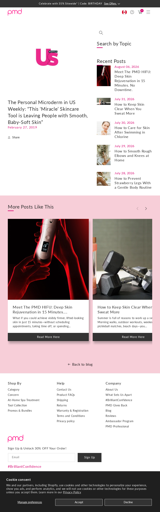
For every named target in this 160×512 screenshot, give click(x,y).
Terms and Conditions (71, 415)
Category (14, 389)
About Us (112, 389)
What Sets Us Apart (119, 394)
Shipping (62, 400)
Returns (62, 405)
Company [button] (113, 383)
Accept (79, 502)
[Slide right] (146, 208)
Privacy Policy (72, 492)
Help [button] (61, 383)
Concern (13, 394)
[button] (148, 12)
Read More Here (51, 338)
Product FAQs (66, 394)
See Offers (110, 3)
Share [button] (16, 137)
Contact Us (64, 389)
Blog (108, 410)
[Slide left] (137, 208)
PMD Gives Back (116, 405)
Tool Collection (17, 405)
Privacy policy (66, 421)
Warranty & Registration (73, 410)
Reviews (111, 415)
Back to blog (82, 364)
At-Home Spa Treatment (24, 400)
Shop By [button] (14, 383)
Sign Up (89, 457)
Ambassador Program (119, 421)
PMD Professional (117, 426)
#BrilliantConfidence (25, 466)
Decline (128, 502)
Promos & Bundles (20, 410)
